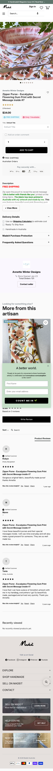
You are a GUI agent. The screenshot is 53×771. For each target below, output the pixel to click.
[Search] (47, 13)
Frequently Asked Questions (17, 242)
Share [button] (32, 486)
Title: (8, 123)
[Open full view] (48, 76)
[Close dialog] (48, 366)
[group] (26, 469)
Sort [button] (4, 430)
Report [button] (26, 486)
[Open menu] (3, 14)
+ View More (11, 208)
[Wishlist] (48, 92)
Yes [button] (22, 486)
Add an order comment (18, 134)
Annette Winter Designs (26, 272)
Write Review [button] (27, 419)
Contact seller (26, 284)
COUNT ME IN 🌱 (26, 400)
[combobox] (26, 13)
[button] (38, 13)
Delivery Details (11, 217)
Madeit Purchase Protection (17, 235)
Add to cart (26, 150)
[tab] (43, 439)
